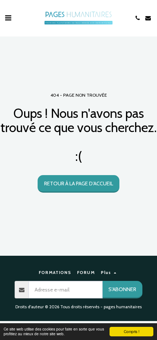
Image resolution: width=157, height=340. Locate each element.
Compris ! (131, 331)
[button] (8, 18)
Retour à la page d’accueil (78, 183)
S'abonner (122, 289)
